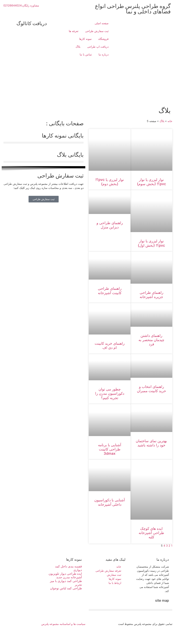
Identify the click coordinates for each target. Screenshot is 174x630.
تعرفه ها (73, 31)
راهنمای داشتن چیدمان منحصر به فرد (151, 339)
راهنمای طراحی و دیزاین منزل (110, 225)
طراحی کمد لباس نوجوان (66, 588)
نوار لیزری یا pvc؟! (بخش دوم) (109, 182)
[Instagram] (62, 613)
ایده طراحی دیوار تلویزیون (65, 573)
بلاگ (78, 46)
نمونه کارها (85, 39)
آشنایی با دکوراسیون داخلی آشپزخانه (109, 502)
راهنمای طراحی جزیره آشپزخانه (151, 294)
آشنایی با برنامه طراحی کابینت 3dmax (109, 449)
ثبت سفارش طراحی (97, 31)
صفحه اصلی (102, 23)
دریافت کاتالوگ (31, 23)
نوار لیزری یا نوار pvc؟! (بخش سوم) (151, 182)
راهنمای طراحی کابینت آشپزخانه (109, 290)
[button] (43, 143)
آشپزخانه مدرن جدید (69, 577)
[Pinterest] (81, 613)
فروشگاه (103, 39)
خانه (170, 121)
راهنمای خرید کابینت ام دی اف (110, 345)
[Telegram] (71, 613)
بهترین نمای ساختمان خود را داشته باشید (151, 443)
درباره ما (104, 54)
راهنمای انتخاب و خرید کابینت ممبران (151, 389)
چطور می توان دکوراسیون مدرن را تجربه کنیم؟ (109, 393)
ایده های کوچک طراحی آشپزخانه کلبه (151, 532)
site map (162, 600)
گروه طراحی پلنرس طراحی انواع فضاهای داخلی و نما (133, 9)
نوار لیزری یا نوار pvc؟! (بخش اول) (151, 243)
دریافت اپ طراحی (98, 46)
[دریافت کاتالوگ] (51, 23)
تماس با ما (86, 54)
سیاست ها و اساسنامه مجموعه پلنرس (63, 624)
